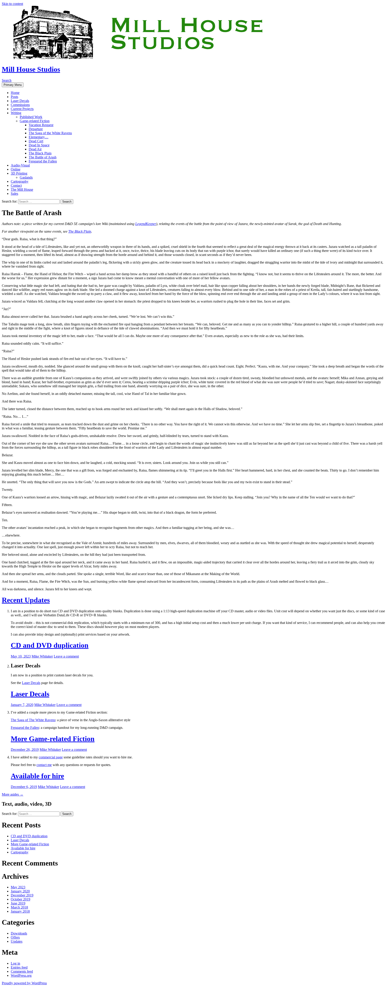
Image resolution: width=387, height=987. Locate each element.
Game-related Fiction (34, 121)
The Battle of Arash (42, 157)
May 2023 (18, 887)
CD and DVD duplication (49, 645)
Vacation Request (41, 125)
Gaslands (26, 177)
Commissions (20, 105)
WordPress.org (21, 975)
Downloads (19, 933)
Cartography (19, 181)
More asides (12, 794)
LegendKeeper (145, 224)
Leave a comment (66, 656)
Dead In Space (39, 145)
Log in (15, 963)
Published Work (31, 117)
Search (6, 80)
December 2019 (22, 895)
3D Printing (19, 173)
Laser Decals (20, 101)
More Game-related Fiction (53, 739)
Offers (15, 937)
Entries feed (19, 967)
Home (15, 93)
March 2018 (19, 907)
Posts (14, 97)
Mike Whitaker (42, 656)
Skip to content (12, 4)
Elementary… (38, 137)
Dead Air (35, 149)
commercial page (51, 757)
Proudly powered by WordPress (24, 983)
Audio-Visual (20, 165)
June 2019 (18, 903)
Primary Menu (13, 85)
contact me (44, 765)
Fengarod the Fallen (43, 161)
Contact (16, 185)
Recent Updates (26, 600)
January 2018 (20, 911)
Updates (16, 941)
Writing (16, 113)
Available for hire (37, 776)
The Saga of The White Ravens (33, 720)
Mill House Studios (31, 69)
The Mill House (22, 189)
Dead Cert (36, 141)
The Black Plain (40, 153)
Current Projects (22, 109)
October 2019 (20, 899)
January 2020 (20, 891)
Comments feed (22, 971)
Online (15, 169)
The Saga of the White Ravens (50, 133)
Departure (36, 129)
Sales (14, 193)
